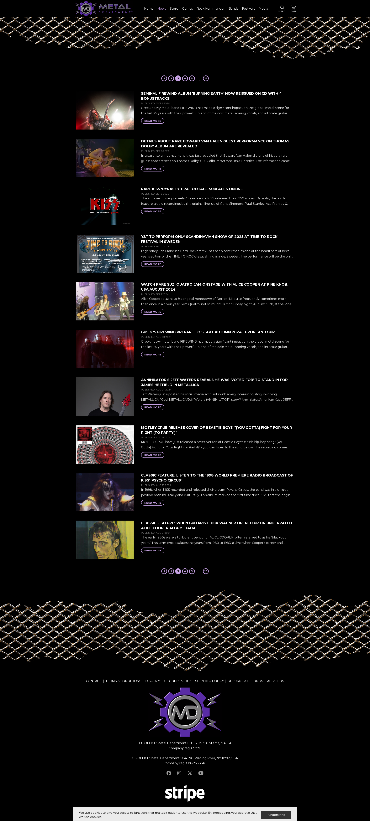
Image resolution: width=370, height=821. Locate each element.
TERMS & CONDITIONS (123, 681)
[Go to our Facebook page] (168, 773)
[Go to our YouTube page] (201, 773)
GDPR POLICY (180, 681)
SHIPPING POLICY (209, 681)
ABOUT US (275, 681)
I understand (276, 815)
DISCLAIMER (155, 681)
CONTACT (93, 681)
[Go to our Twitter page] (189, 773)
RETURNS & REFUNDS (245, 681)
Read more (152, 120)
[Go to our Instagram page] (179, 773)
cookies (96, 812)
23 (206, 78)
